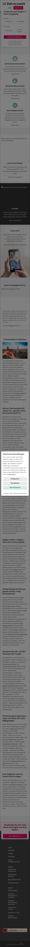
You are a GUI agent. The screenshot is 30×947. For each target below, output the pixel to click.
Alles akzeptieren (15, 487)
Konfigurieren (11, 474)
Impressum (6, 493)
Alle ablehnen (15, 483)
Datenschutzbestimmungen (20, 493)
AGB (11, 493)
